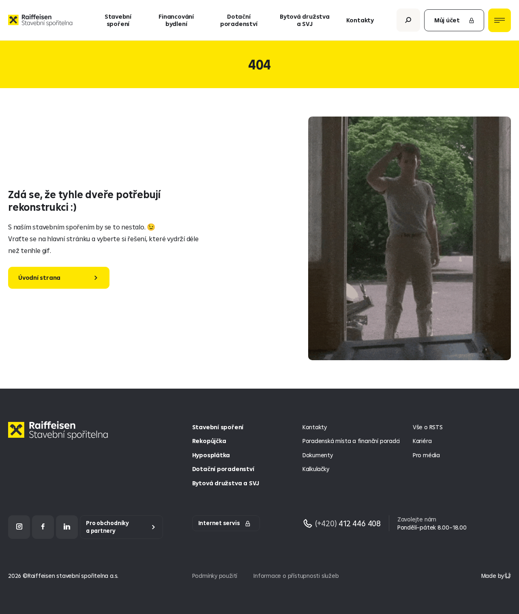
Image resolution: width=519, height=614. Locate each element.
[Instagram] (19, 526)
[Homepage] (60, 436)
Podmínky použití (215, 575)
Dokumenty (317, 455)
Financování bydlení (176, 20)
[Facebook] (43, 526)
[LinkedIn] (67, 526)
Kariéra (422, 441)
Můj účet (447, 20)
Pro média (426, 455)
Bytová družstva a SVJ (305, 20)
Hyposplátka (211, 455)
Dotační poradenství (238, 20)
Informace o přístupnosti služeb (296, 575)
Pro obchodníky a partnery (107, 526)
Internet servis (219, 523)
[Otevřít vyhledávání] (408, 20)
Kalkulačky (315, 469)
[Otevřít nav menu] (499, 20)
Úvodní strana (39, 277)
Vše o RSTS (428, 427)
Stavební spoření (118, 20)
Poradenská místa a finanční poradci (351, 441)
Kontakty (360, 20)
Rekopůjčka (209, 441)
